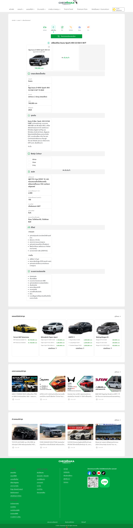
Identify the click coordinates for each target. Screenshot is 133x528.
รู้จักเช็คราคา (67, 479)
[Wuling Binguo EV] (108, 328)
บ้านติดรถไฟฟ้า (14, 514)
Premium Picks (82, 9)
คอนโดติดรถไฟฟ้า (15, 510)
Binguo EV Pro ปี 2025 (101, 340)
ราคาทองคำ (40, 483)
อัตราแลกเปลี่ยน (41, 493)
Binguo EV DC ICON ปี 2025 (102, 345)
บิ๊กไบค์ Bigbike (14, 483)
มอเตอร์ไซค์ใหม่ (14, 479)
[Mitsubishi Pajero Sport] (53, 328)
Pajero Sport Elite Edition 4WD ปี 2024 (48, 345)
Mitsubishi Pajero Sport (49, 337)
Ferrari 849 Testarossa (21, 337)
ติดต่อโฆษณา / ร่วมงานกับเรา (100, 9)
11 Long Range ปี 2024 (74, 342)
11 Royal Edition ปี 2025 (74, 340)
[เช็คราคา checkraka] (66, 3)
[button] (118, 9)
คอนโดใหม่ (13, 507)
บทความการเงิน (14, 486)
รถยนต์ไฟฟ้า (13, 476)
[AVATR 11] (80, 328)
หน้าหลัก (11, 9)
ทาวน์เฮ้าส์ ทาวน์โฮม (15, 517)
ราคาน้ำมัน (39, 489)
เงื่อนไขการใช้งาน (68, 476)
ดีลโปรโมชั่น (67, 472)
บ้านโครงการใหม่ (14, 504)
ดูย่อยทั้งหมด (51, 348)
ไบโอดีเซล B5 (36, 219)
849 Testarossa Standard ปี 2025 (20, 342)
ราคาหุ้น (39, 486)
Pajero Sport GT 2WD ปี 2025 (48, 340)
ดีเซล (30, 219)
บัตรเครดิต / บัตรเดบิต (43, 476)
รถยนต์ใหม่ (13, 473)
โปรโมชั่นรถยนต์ (14, 493)
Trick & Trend (68, 9)
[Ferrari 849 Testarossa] (25, 328)
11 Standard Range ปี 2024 (75, 345)
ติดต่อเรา (66, 482)
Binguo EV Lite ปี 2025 (101, 342)
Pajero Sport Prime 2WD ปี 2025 (48, 342)
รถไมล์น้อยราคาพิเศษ (15, 496)
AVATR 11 (71, 337)
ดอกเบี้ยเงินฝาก (41, 479)
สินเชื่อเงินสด (40, 473)
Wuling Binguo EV (102, 337)
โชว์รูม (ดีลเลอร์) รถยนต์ (16, 489)
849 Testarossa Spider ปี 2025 (20, 340)
